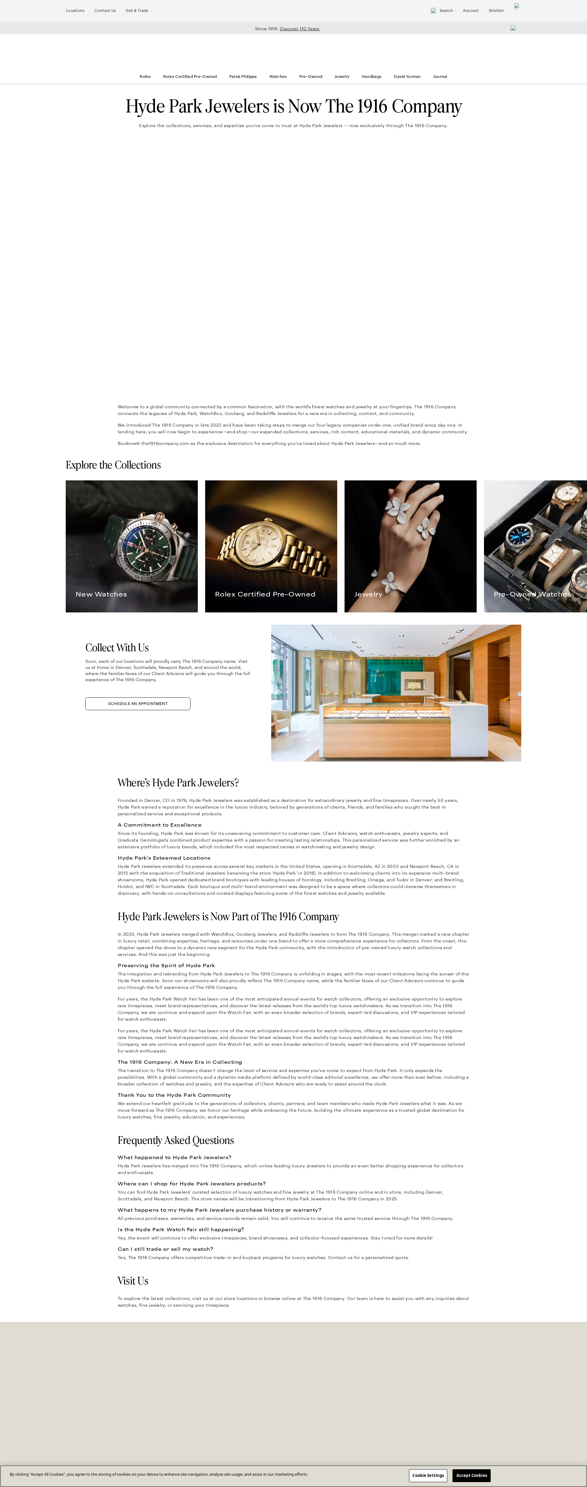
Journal (440, 77)
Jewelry (341, 77)
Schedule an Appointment (138, 704)
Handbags (372, 77)
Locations (75, 11)
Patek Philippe (243, 77)
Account (471, 11)
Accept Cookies (471, 1475)
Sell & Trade (137, 11)
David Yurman (407, 77)
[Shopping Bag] (517, 10)
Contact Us (105, 11)
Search (446, 11)
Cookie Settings (428, 1475)
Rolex (145, 77)
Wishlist (496, 11)
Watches (278, 77)
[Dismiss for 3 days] (511, 27)
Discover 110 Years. (300, 28)
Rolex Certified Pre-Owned (190, 77)
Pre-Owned (311, 77)
